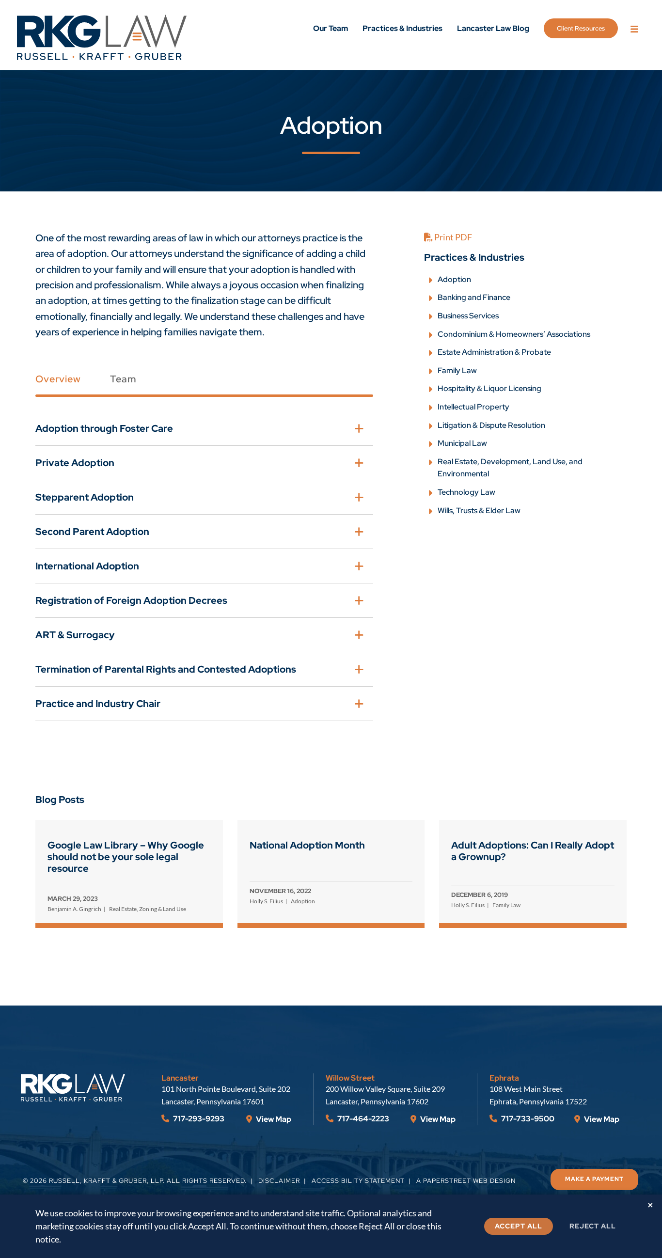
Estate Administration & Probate (494, 352)
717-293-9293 (198, 1119)
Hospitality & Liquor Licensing (489, 388)
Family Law (457, 370)
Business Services (468, 316)
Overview (58, 379)
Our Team (330, 28)
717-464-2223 (362, 1119)
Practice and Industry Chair (97, 703)
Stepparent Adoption (84, 497)
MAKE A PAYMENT (594, 1179)
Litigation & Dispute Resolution (491, 425)
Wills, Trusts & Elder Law (479, 510)
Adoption (454, 279)
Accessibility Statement (358, 1181)
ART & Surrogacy (75, 635)
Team (123, 379)
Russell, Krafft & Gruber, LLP (106, 1181)
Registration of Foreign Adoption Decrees (131, 600)
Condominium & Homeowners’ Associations (514, 334)
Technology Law (466, 492)
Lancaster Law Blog (493, 28)
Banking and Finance (474, 297)
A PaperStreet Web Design (466, 1181)
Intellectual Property (473, 407)
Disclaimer (279, 1181)
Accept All (518, 1226)
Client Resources (581, 28)
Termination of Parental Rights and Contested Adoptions (165, 669)
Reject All (592, 1226)
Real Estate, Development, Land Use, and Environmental (510, 467)
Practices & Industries (402, 28)
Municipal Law (462, 443)
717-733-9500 (527, 1119)
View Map (272, 1119)
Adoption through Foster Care (104, 428)
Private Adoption (74, 462)
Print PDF (452, 237)
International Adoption (87, 566)
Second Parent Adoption (92, 531)
